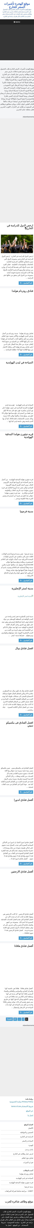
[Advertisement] (17, 42)
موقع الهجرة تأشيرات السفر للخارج (17, 5)
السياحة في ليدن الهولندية (19, 362)
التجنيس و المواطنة (26, 1132)
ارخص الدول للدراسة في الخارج (20, 226)
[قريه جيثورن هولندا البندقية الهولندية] (17, 459)
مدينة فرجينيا (26, 511)
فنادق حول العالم (27, 1158)
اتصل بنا (30, 1115)
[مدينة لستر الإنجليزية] (17, 604)
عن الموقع (29, 1111)
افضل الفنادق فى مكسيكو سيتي (19, 724)
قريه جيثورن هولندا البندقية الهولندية (19, 435)
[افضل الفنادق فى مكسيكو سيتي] (17, 748)
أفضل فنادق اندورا (23, 800)
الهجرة (31, 1145)
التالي (10, 1019)
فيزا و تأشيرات (28, 1162)
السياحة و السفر (27, 1141)
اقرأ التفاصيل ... (26, 283)
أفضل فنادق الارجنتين (22, 871)
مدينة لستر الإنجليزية (22, 588)
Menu (18, 22)
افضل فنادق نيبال (24, 648)
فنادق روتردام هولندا (22, 291)
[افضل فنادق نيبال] (17, 671)
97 (15, 1019)
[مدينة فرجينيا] (17, 534)
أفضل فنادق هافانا (23, 946)
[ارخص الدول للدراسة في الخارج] (17, 244)
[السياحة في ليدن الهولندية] (17, 385)
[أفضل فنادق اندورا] (17, 822)
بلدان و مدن (29, 1149)
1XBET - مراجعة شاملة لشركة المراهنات (19, 1191)
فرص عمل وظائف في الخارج (23, 1154)
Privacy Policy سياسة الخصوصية (21, 1102)
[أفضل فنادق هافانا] (17, 968)
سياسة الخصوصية (13, 1222)
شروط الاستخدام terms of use (22, 1106)
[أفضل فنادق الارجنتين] (17, 894)
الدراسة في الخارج (26, 1137)
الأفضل (30, 1128)
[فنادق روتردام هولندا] (17, 313)
